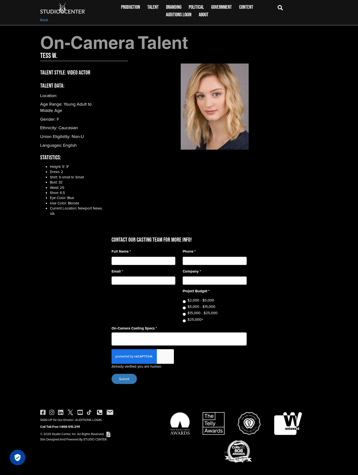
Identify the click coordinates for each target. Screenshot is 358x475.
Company (192, 271)
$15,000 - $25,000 (202, 312)
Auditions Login (178, 14)
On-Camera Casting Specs (134, 328)
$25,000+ (195, 319)
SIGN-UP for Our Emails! (56, 420)
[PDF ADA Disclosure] (108, 434)
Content (246, 7)
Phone (189, 251)
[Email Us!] (110, 412)
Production (130, 7)
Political (196, 7)
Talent (153, 7)
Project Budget (196, 291)
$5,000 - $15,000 (201, 306)
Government (221, 7)
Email (117, 271)
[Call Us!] (99, 412)
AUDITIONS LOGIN (88, 420)
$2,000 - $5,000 (201, 300)
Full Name (121, 251)
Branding (173, 7)
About (203, 14)
